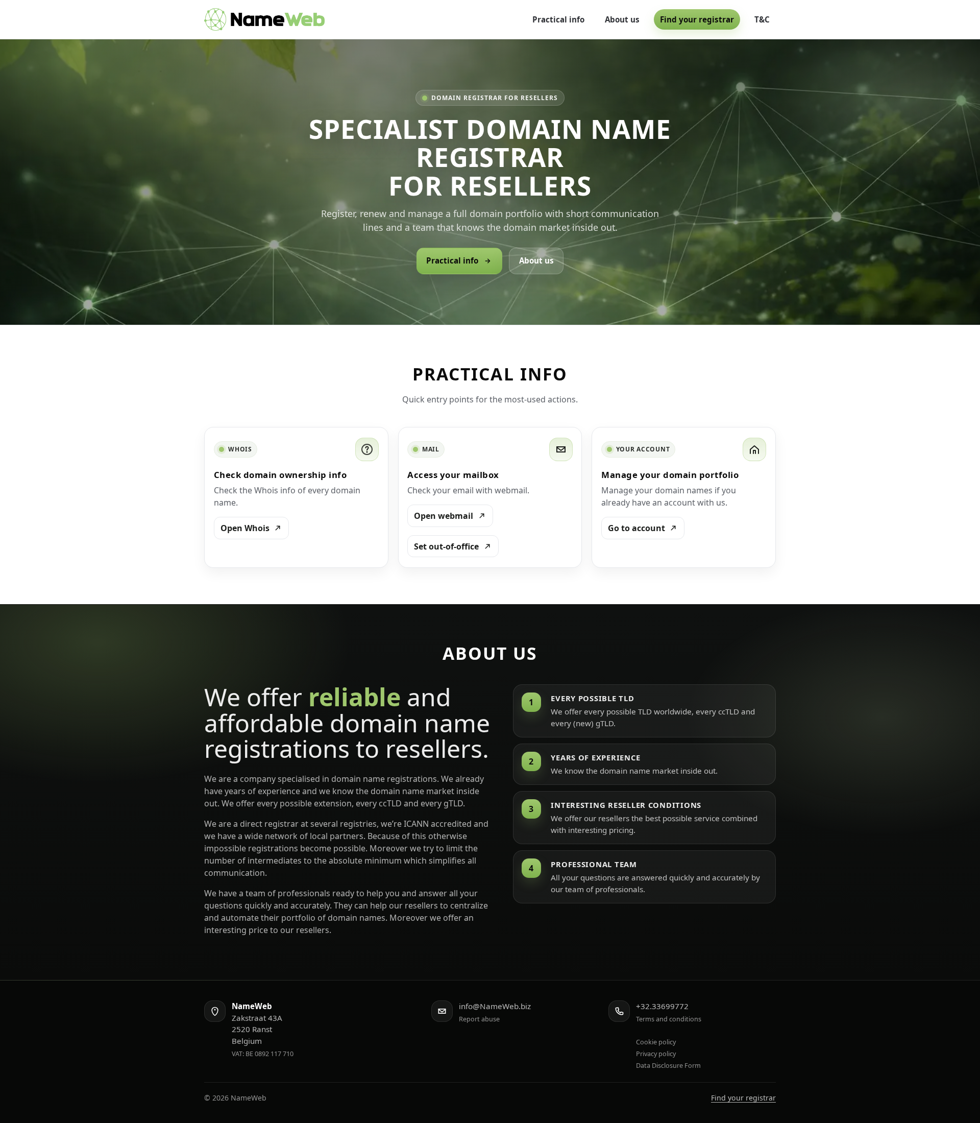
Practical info (558, 19)
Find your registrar (697, 19)
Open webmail (443, 515)
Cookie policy (656, 1041)
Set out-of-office (446, 546)
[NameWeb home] (264, 19)
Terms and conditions (668, 1018)
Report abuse (479, 1018)
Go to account (636, 528)
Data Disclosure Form (668, 1065)
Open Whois (245, 528)
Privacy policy (656, 1053)
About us (622, 19)
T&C (762, 19)
